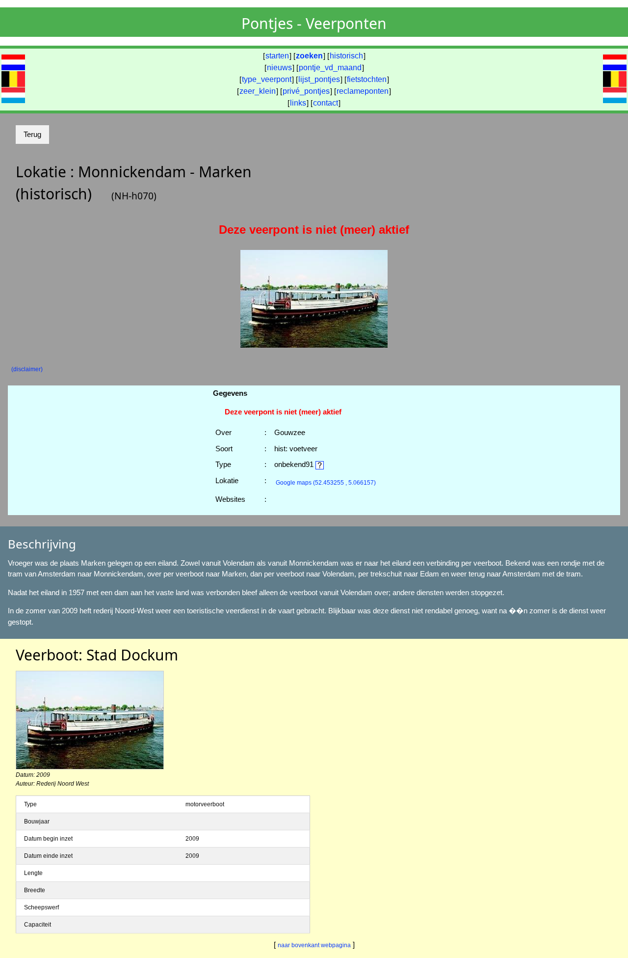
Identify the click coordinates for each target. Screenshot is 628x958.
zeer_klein (257, 91)
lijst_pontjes (319, 79)
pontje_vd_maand (330, 67)
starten (277, 56)
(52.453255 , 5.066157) (326, 482)
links (298, 103)
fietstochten (367, 79)
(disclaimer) (27, 369)
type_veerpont (266, 79)
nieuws (279, 67)
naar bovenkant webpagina (314, 945)
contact (325, 103)
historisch (346, 56)
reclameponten (363, 91)
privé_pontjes (306, 91)
